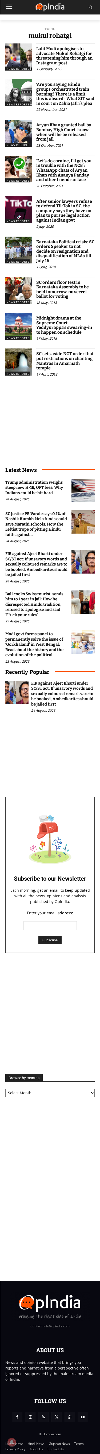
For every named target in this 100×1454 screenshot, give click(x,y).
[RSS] (43, 1417)
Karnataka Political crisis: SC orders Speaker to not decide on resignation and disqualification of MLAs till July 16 (65, 251)
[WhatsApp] (70, 1417)
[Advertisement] (50, 1013)
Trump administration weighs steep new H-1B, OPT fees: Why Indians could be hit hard (34, 487)
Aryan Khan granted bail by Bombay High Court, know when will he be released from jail (63, 132)
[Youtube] (83, 1417)
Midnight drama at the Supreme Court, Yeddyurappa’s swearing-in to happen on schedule (64, 325)
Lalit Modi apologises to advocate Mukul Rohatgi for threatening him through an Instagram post (64, 55)
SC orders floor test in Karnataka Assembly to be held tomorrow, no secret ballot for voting (62, 289)
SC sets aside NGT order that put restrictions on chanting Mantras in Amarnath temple (65, 360)
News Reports (17, 69)
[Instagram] (30, 1417)
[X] (56, 1417)
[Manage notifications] (11, 1442)
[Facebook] (17, 1417)
